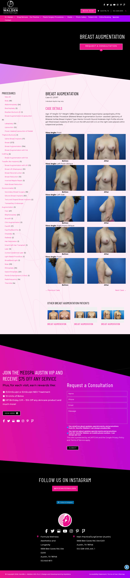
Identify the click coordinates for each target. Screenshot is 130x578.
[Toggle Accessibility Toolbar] (126, 567)
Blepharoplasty (10, 215)
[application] (14, 17)
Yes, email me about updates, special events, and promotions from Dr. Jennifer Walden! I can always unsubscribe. (93, 427)
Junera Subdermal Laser (14, 253)
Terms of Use (112, 574)
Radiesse (8, 237)
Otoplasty (8, 234)
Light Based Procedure (13, 257)
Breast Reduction (11, 177)
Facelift (7, 226)
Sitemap (122, 574)
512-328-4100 (118, 11)
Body (7, 101)
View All (8, 97)
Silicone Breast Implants (14, 196)
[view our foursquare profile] (124, 4)
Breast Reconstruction (13, 173)
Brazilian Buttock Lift (13, 112)
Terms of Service (78, 440)
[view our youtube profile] (114, 4)
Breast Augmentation (13, 146)
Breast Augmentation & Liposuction (18, 116)
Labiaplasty (9, 123)
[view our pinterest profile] (121, 4)
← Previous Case (52, 290)
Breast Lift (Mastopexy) (13, 169)
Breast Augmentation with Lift (16, 165)
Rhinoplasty (9, 268)
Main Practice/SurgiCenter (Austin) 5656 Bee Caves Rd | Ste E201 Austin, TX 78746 (94, 541)
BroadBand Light (11, 260)
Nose (7, 264)
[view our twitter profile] (107, 4)
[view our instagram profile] (117, 4)
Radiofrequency (11, 279)
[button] (88, 11)
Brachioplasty (10, 108)
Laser (7, 249)
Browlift (8, 218)
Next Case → (120, 290)
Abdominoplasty (11, 104)
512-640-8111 (46, 561)
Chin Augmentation (12, 222)
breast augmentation (83, 324)
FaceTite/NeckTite (11, 230)
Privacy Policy (118, 438)
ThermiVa (8, 283)
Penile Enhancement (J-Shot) (16, 276)
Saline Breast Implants (13, 139)
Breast (7, 142)
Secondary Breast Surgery (15, 192)
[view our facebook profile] (104, 4)
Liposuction (9, 127)
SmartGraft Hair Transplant (15, 245)
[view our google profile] (111, 4)
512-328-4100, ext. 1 (86, 549)
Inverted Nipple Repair (13, 180)
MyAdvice (67, 574)
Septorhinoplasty (11, 272)
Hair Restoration (11, 241)
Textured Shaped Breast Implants (18, 199)
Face (6, 211)
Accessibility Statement (97, 574)
